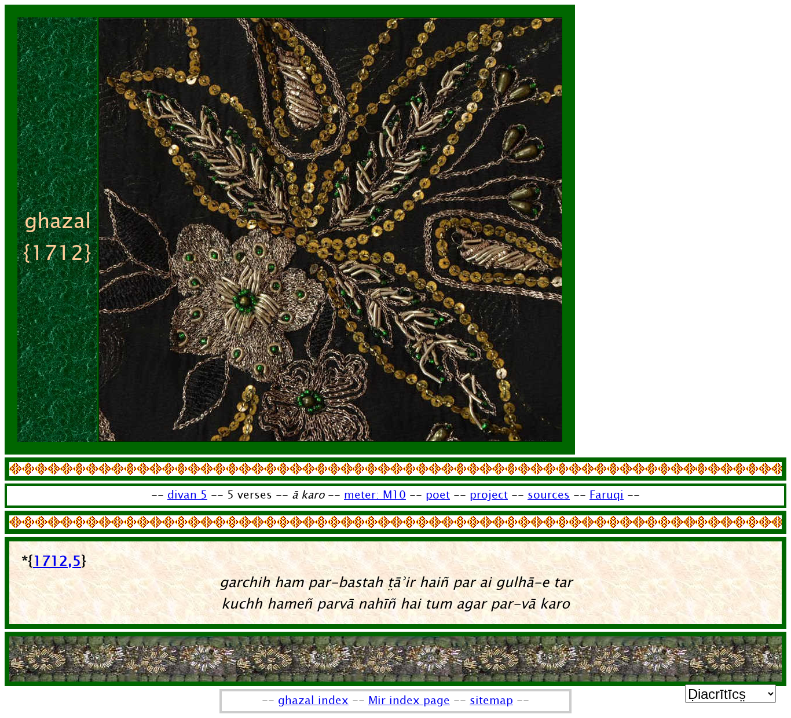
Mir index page (409, 701)
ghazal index (313, 701)
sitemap (491, 701)
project (489, 495)
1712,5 (57, 561)
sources (549, 495)
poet (438, 495)
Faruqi (606, 495)
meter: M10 (375, 495)
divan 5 (187, 495)
